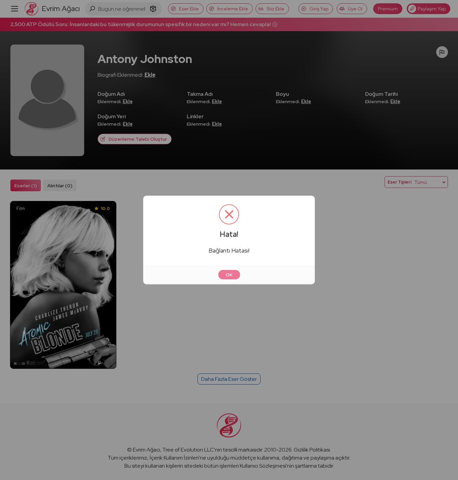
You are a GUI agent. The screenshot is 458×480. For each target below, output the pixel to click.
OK (229, 275)
